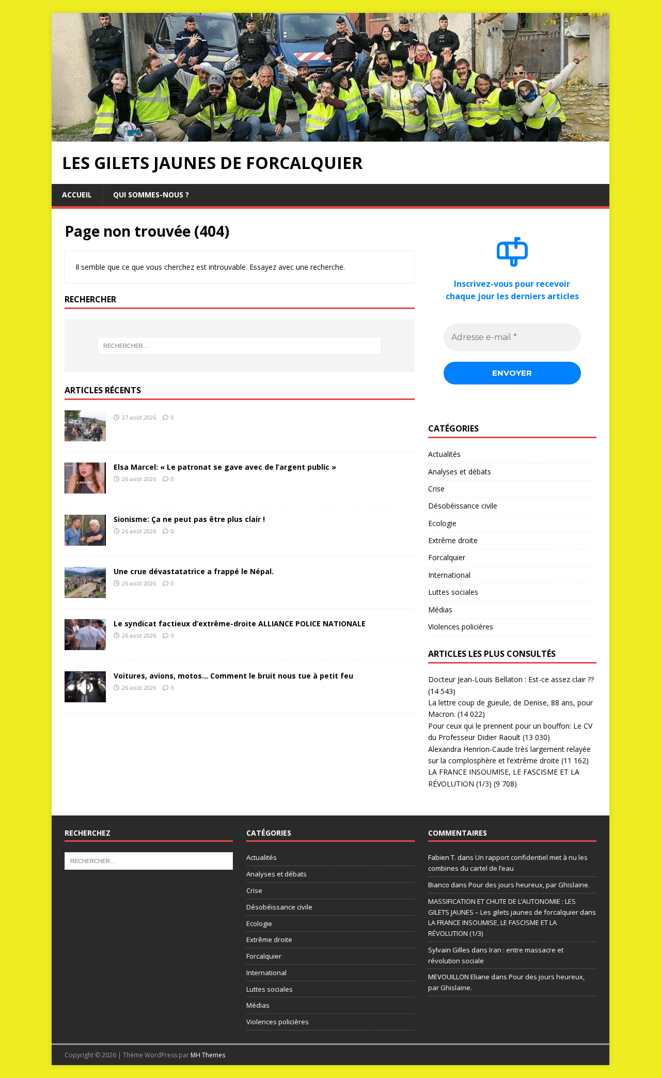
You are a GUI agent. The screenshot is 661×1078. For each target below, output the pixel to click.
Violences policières (460, 627)
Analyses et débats (459, 471)
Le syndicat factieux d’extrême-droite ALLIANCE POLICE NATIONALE (240, 623)
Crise (436, 489)
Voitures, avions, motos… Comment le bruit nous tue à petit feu (233, 676)
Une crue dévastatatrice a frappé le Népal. (194, 571)
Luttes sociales (453, 592)
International (449, 575)
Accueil (77, 194)
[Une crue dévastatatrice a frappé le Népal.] (85, 591)
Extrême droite (453, 540)
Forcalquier (446, 557)
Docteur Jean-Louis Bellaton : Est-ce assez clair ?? (511, 679)
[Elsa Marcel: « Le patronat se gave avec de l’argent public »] (85, 487)
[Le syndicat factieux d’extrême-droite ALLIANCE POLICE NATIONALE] (85, 644)
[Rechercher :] (239, 346)
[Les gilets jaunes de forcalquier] (330, 136)
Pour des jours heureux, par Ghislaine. (529, 884)
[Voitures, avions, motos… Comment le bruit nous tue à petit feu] (85, 696)
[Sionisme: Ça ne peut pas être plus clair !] (85, 539)
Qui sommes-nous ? (151, 194)
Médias (440, 609)
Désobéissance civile (462, 506)
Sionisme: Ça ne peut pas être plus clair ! (189, 519)
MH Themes (208, 1055)
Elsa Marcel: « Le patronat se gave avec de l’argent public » (225, 467)
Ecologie (442, 523)
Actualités (444, 454)
